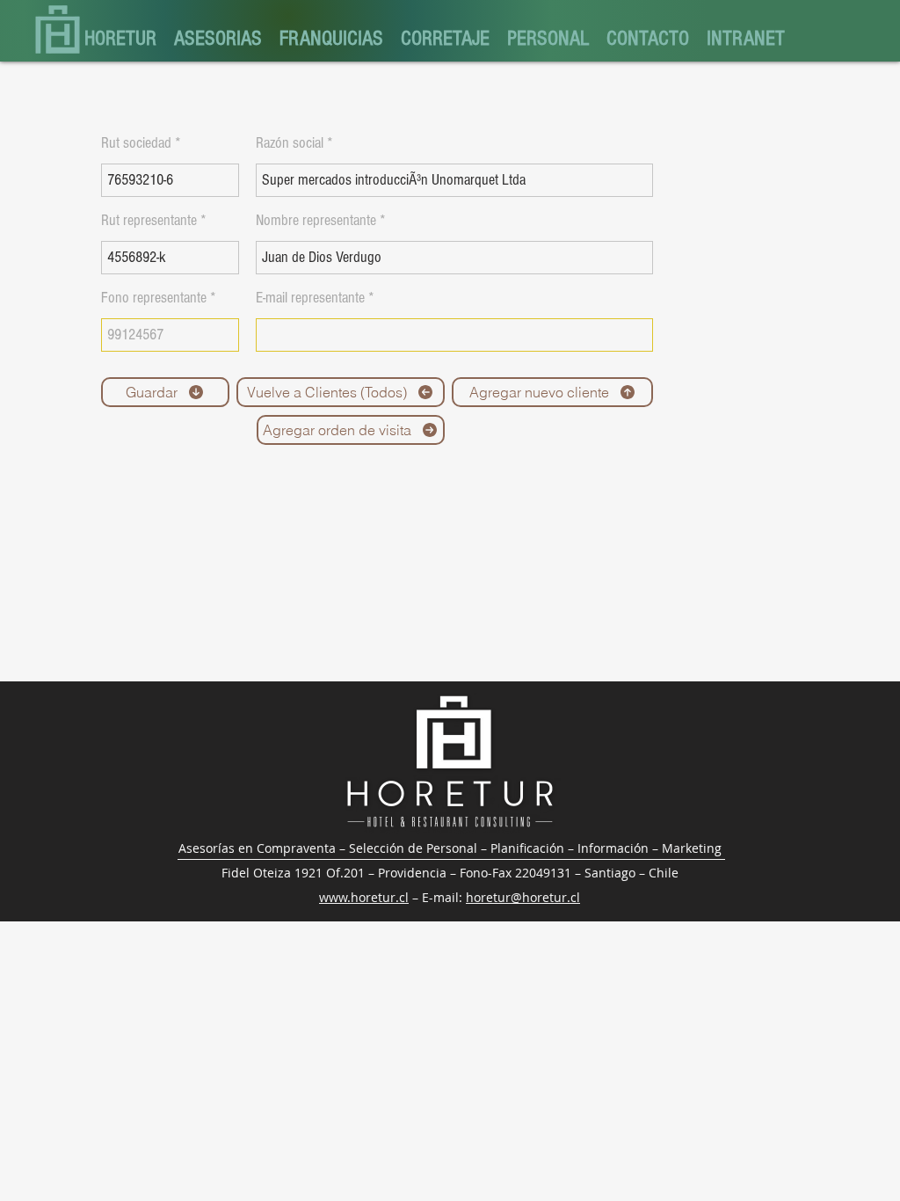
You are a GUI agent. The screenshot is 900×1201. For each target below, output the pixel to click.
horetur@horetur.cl (523, 897)
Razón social (289, 143)
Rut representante (149, 221)
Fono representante (154, 298)
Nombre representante (316, 221)
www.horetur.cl (364, 897)
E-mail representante (310, 298)
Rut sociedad (136, 143)
